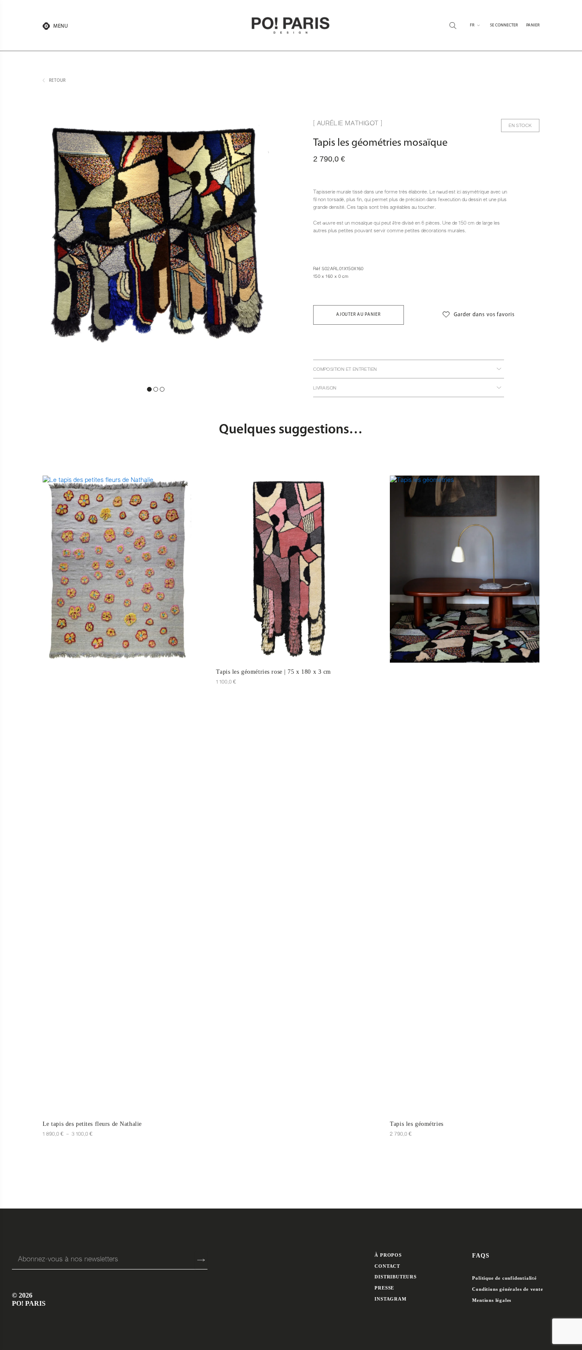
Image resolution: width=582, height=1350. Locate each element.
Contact (387, 1266)
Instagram (390, 1298)
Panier (532, 25)
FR (472, 25)
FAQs (481, 1255)
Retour (57, 80)
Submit (201, 1260)
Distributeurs (395, 1276)
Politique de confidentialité (504, 1278)
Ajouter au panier (358, 314)
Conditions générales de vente (507, 1289)
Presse (384, 1287)
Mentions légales (491, 1300)
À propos (388, 1255)
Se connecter (504, 25)
